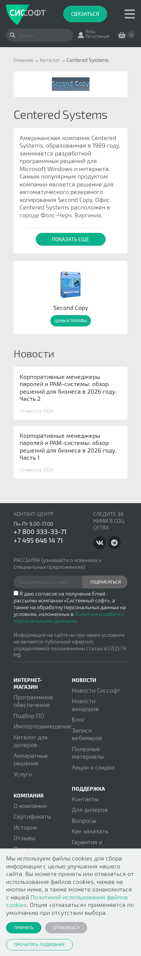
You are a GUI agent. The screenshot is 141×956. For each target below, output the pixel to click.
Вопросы (84, 820)
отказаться (66, 927)
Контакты (85, 798)
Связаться (85, 14)
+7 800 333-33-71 (40, 531)
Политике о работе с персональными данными (69, 617)
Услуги (23, 773)
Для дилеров (90, 809)
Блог (78, 719)
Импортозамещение (42, 726)
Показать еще (70, 239)
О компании (30, 805)
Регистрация (97, 36)
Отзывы (24, 837)
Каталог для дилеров (31, 740)
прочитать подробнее (39, 944)
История (25, 827)
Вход (90, 31)
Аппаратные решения (31, 759)
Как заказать (90, 830)
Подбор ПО (29, 715)
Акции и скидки (93, 767)
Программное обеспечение (33, 700)
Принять (23, 927)
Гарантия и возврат (87, 845)
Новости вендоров (85, 704)
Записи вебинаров (87, 734)
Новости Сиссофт (96, 690)
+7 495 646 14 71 (38, 540)
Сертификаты (32, 816)
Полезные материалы (88, 752)
